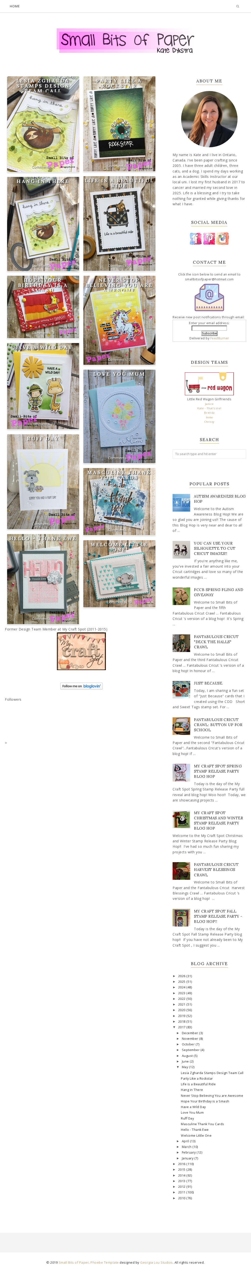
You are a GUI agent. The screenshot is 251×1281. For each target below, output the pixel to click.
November (190, 1039)
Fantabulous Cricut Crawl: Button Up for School (218, 724)
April (186, 1141)
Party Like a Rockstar (119, 83)
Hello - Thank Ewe (43, 538)
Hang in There (43, 181)
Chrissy (209, 421)
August (188, 1056)
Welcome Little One (119, 547)
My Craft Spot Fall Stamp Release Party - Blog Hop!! (218, 916)
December (190, 1033)
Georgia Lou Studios (156, 1262)
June (186, 1061)
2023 (182, 993)
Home (15, 6)
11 (129, 166)
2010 (182, 1198)
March (187, 1147)
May (185, 1067)
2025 (182, 982)
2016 (182, 1164)
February (189, 1152)
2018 (182, 1021)
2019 (182, 1016)
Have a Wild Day (43, 347)
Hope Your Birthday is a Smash (43, 285)
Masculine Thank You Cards (119, 474)
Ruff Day (43, 438)
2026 (182, 976)
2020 (182, 1010)
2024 (182, 987)
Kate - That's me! (209, 408)
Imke (209, 417)
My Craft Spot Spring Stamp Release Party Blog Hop (218, 771)
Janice (209, 404)
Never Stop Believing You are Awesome (119, 285)
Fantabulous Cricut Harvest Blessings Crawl (216, 869)
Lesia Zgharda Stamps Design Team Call (43, 86)
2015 (182, 1169)
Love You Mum (119, 374)
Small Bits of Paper (74, 1262)
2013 (182, 1181)
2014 (182, 1175)
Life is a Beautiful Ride (119, 183)
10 (53, 424)
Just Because (208, 683)
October (189, 1044)
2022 (182, 999)
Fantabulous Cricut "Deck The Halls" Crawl (216, 641)
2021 (182, 1004)
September (191, 1050)
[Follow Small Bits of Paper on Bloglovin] (81, 688)
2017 (182, 1027)
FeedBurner (219, 338)
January (188, 1158)
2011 (182, 1192)
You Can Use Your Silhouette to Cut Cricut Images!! (215, 548)
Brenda (209, 412)
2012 (182, 1187)
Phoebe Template (104, 1262)
